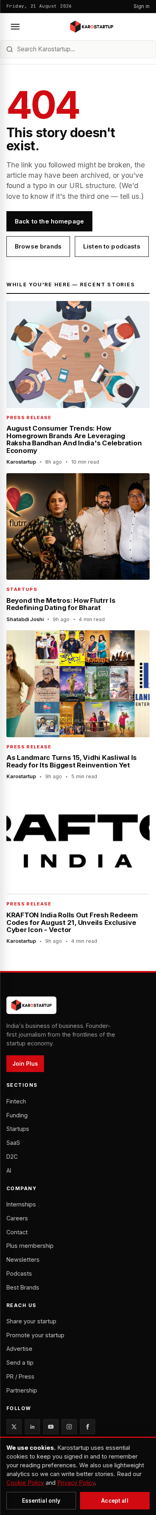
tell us (129, 196)
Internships (21, 1204)
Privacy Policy (76, 1482)
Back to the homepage (49, 221)
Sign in (142, 6)
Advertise (19, 1348)
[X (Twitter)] (14, 1426)
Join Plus (25, 1063)
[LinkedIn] (32, 1426)
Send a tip (20, 1362)
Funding (17, 1115)
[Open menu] (15, 26)
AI (8, 1170)
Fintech (16, 1101)
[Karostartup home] (91, 27)
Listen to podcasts (111, 246)
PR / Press (20, 1376)
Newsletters (23, 1259)
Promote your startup (35, 1335)
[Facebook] (87, 1426)
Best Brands (22, 1287)
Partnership (21, 1390)
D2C (12, 1156)
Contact (17, 1232)
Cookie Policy (25, 1482)
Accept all (114, 1501)
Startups (17, 1128)
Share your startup (31, 1321)
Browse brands (38, 246)
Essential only (41, 1501)
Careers (17, 1218)
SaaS (13, 1142)
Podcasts (19, 1273)
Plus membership (30, 1245)
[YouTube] (50, 1426)
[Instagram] (69, 1426)
